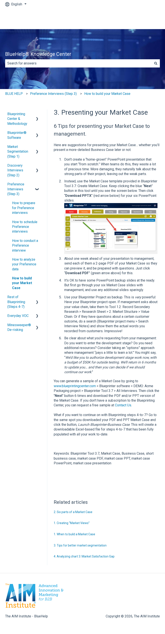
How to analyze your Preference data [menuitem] (24, 264)
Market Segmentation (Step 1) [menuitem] (17, 151)
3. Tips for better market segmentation (80, 545)
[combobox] (78, 63)
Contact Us (123, 405)
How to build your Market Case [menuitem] (22, 283)
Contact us (148, 19)
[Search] (156, 63)
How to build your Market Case (107, 94)
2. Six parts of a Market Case (73, 512)
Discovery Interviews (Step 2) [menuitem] (15, 170)
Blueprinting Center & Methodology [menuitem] (17, 119)
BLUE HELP (14, 94)
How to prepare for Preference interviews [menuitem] (23, 208)
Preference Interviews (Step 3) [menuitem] (15, 189)
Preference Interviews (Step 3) (53, 94)
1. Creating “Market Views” (72, 523)
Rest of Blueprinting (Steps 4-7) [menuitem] (16, 302)
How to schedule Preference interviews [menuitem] (24, 227)
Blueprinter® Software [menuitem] (16, 135)
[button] (37, 114)
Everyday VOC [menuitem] (18, 316)
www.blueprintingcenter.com (75, 386)
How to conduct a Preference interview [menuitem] (25, 245)
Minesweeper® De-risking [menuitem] (19, 327)
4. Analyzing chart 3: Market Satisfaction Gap (84, 556)
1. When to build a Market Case (74, 534)
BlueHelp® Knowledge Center (38, 54)
